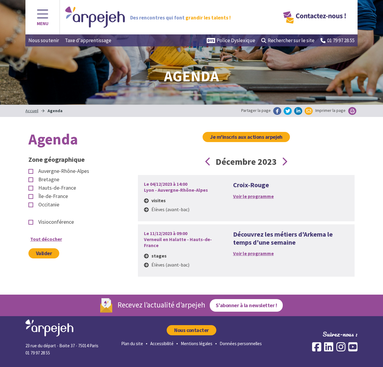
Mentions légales (196, 343)
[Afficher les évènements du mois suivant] (284, 161)
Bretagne (48, 179)
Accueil (31, 110)
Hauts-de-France (57, 188)
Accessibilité (162, 343)
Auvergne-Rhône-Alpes (63, 171)
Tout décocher (46, 239)
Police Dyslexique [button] (236, 40)
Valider (44, 253)
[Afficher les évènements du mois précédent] (208, 161)
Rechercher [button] (291, 40)
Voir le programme (253, 196)
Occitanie (48, 204)
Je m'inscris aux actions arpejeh (246, 136)
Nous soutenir (43, 40)
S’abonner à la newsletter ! (246, 305)
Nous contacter (191, 330)
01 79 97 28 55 (341, 40)
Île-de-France (53, 196)
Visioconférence (56, 222)
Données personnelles (241, 343)
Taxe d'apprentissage (88, 40)
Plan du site (132, 343)
